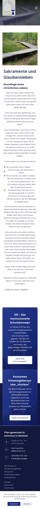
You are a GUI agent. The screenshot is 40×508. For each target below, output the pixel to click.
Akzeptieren (14, 504)
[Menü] (36, 8)
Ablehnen (27, 504)
